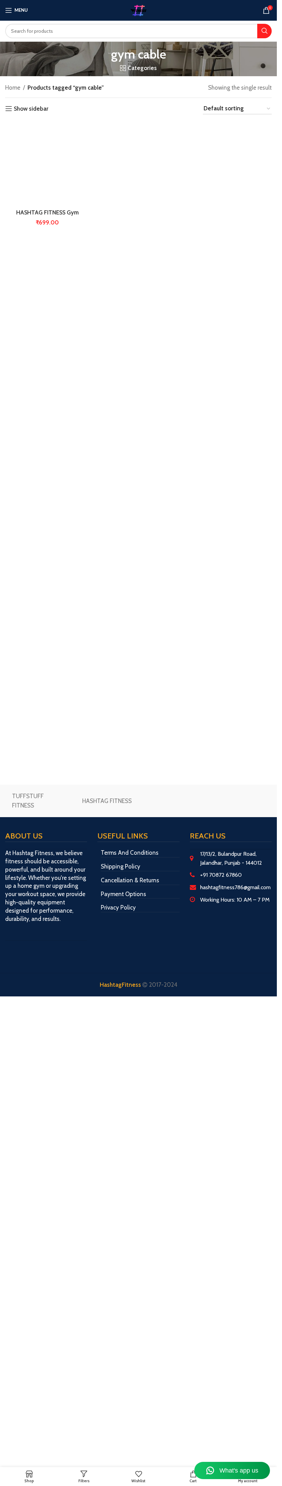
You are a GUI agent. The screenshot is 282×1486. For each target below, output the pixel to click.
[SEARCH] (264, 31)
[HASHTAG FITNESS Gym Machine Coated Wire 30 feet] (47, 163)
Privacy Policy (118, 907)
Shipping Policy (120, 866)
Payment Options (123, 894)
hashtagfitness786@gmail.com (235, 887)
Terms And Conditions (130, 852)
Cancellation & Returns (130, 880)
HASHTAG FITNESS (107, 800)
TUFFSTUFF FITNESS (28, 801)
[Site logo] (138, 9)
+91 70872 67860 (221, 875)
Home (12, 87)
